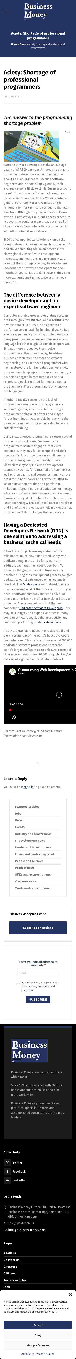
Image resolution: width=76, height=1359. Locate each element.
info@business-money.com (27, 1230)
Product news (24, 868)
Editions (9, 1273)
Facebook (19, 1171)
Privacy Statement (45, 1354)
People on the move (29, 861)
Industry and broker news (33, 834)
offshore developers (47, 622)
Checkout (10, 1266)
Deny (38, 1335)
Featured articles (27, 807)
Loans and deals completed (34, 854)
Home (14, 44)
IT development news (30, 840)
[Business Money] (38, 11)
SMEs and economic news (33, 874)
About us (10, 1253)
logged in (27, 787)
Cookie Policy (27, 1354)
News (23, 44)
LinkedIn (19, 1180)
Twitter (17, 1163)
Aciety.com (30, 584)
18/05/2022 (12, 96)
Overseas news (25, 881)
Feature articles (15, 1280)
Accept (38, 1325)
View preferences (38, 1345)
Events (20, 827)
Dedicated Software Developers (41, 608)
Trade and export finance (33, 888)
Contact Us (11, 1260)
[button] (70, 1294)
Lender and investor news (33, 847)
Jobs (18, 813)
